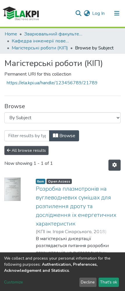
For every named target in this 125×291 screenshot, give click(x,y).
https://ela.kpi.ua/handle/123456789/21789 (52, 83)
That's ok (108, 282)
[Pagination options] (114, 165)
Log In (98, 13)
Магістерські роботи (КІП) (40, 48)
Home (11, 34)
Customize (13, 282)
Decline (88, 282)
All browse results (28, 150)
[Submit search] (78, 13)
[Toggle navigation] (117, 13)
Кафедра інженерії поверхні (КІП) (41, 41)
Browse (66, 136)
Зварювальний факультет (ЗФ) (53, 34)
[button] (86, 13)
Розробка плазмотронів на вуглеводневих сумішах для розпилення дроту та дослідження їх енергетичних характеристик (76, 206)
